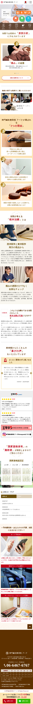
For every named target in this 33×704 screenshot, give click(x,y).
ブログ (19, 496)
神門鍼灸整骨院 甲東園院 (7, 686)
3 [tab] (18, 73)
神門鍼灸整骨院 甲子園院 (24, 684)
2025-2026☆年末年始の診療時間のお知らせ (14, 515)
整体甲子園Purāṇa (20, 686)
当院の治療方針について (16, 78)
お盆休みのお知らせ (7, 503)
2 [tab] (16, 73)
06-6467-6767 (18, 665)
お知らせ (4, 496)
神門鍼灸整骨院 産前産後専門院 (9, 684)
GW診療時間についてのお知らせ (11, 509)
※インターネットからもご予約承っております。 (12, 678)
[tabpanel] (16, 57)
